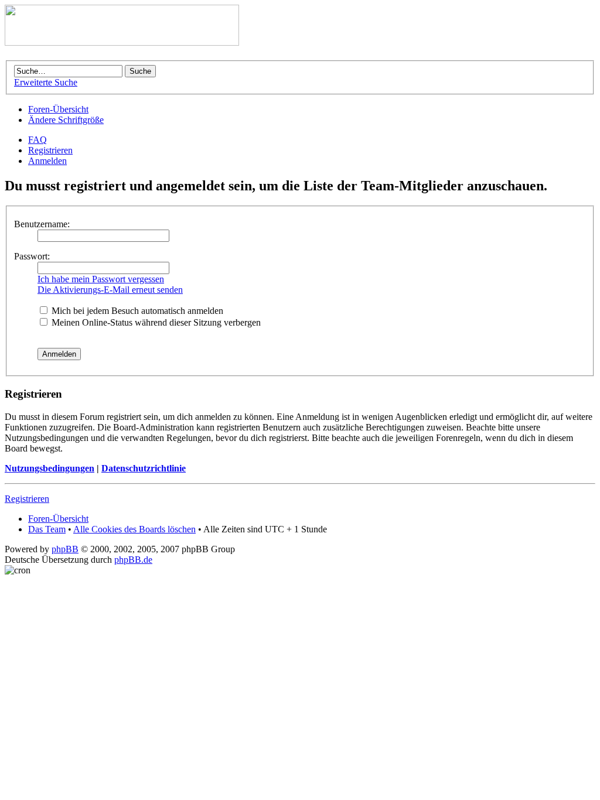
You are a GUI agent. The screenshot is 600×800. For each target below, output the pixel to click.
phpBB (65, 549)
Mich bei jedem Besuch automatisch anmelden (136, 311)
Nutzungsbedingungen (49, 468)
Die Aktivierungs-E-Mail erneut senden (110, 290)
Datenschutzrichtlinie (143, 468)
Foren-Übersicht (58, 109)
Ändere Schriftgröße (66, 120)
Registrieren (50, 150)
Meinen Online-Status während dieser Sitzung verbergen (155, 322)
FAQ (37, 140)
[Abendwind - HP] (122, 42)
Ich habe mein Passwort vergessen (101, 279)
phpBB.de (133, 560)
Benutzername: (42, 224)
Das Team (47, 529)
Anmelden (47, 161)
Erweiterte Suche (45, 82)
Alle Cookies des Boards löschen (134, 529)
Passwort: (32, 256)
